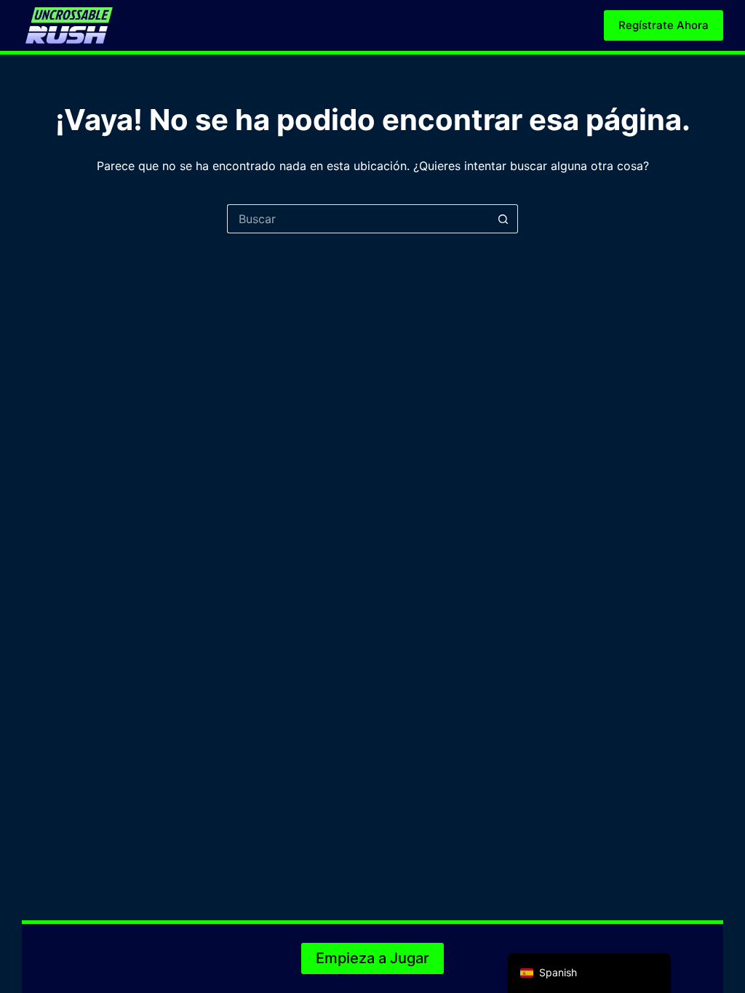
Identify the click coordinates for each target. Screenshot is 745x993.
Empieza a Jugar (372, 958)
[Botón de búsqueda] (503, 218)
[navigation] (589, 973)
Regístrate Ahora (663, 25)
